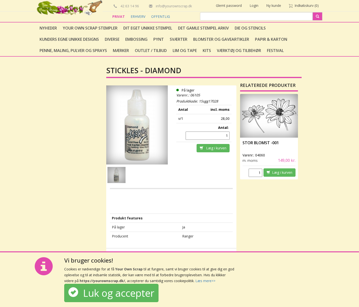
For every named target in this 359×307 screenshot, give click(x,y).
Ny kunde (273, 5)
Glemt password (229, 5)
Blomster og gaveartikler (221, 39)
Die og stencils (250, 28)
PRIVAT (119, 16)
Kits (207, 50)
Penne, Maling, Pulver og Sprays (73, 50)
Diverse (112, 39)
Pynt (158, 39)
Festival (275, 50)
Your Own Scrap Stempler (90, 28)
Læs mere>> (205, 280)
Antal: (224, 127)
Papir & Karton (271, 39)
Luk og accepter (116, 293)
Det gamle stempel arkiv (203, 28)
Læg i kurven (214, 148)
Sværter (178, 39)
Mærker (121, 50)
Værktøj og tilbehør (239, 50)
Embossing (136, 39)
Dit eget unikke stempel (147, 28)
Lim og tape (185, 50)
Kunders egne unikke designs (69, 39)
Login (254, 5)
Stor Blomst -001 (261, 142)
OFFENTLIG (160, 16)
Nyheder (48, 28)
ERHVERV (138, 16)
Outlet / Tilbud (151, 50)
